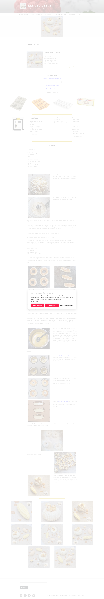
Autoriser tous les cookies (37, 305)
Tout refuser (52, 305)
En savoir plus (34, 301)
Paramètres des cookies (66, 305)
